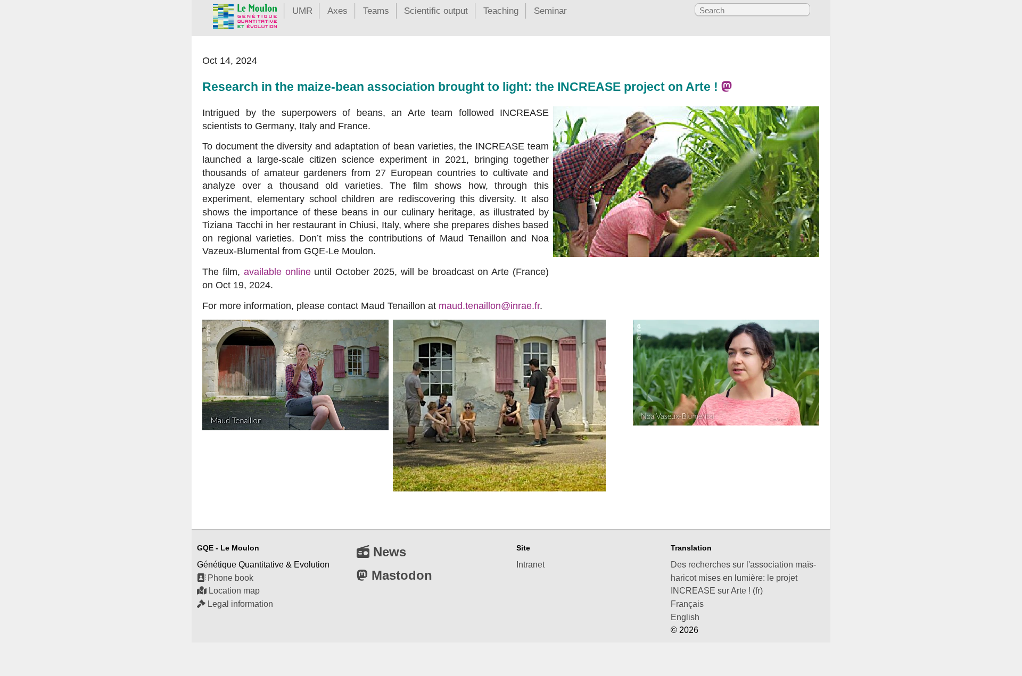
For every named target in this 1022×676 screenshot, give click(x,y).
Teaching (500, 10)
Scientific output (436, 10)
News (387, 552)
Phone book (229, 577)
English (685, 617)
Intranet (530, 564)
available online (277, 271)
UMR (302, 10)
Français (687, 603)
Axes (337, 10)
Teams (376, 10)
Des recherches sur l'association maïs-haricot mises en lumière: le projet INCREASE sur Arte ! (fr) (743, 577)
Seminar (550, 10)
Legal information (239, 603)
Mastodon (400, 575)
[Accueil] (245, 18)
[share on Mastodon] (726, 87)
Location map (233, 590)
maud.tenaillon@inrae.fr (489, 306)
